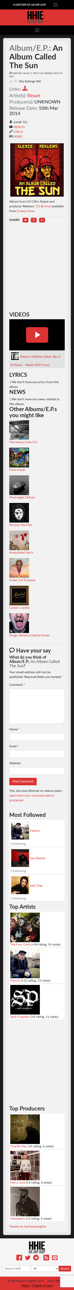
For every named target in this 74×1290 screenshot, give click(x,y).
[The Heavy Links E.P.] (19, 429)
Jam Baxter (37, 858)
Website (15, 763)
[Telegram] (36, 1258)
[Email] (55, 1258)
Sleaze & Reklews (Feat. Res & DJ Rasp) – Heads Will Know (35, 361)
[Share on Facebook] (34, 220)
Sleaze (33, 95)
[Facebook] (19, 1258)
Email (14, 746)
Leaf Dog (36, 885)
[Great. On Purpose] (19, 567)
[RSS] (46, 1258)
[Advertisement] (37, 254)
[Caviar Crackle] (19, 595)
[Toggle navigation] (55, 5)
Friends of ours (42, 1285)
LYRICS (18, 131)
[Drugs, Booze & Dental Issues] (19, 623)
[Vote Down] (16, 81)
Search (64, 1268)
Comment (17, 684)
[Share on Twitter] (25, 220)
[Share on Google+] (42, 220)
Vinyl (47, 206)
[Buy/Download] (26, 89)
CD (38, 206)
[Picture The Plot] (19, 512)
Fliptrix (35, 830)
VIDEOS (19, 127)
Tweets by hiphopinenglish (27, 1226)
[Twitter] (28, 1258)
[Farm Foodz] (19, 457)
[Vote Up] (11, 81)
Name (14, 729)
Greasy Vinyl (25, 211)
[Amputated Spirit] (19, 540)
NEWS (17, 136)
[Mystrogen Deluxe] (19, 485)
